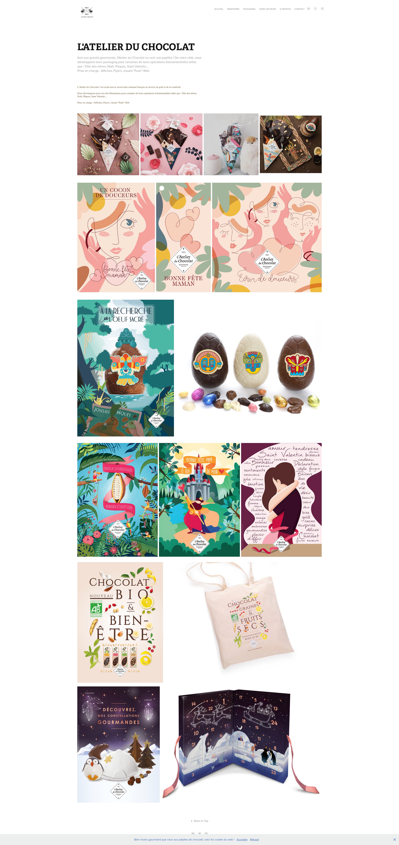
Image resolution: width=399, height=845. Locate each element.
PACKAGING (249, 9)
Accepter (242, 839)
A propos (285, 9)
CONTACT (299, 9)
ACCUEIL (218, 9)
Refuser (254, 839)
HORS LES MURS (267, 9)
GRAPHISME (233, 9)
